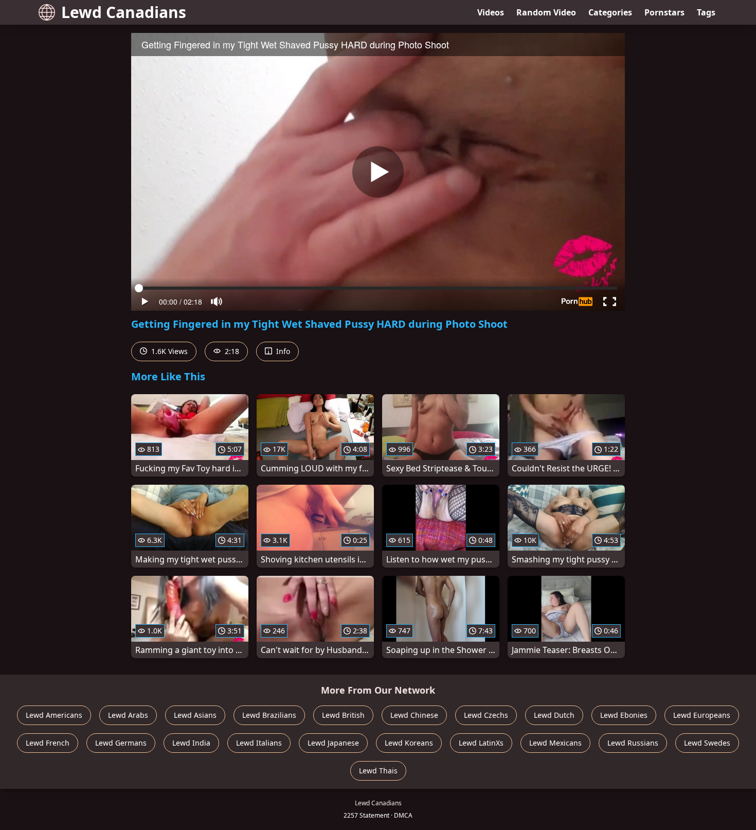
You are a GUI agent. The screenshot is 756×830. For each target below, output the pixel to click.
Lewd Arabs (128, 715)
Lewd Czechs (486, 715)
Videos (490, 12)
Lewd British (343, 715)
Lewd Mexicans (555, 743)
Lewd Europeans (701, 715)
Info (282, 351)
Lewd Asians (195, 715)
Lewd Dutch (554, 715)
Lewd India (191, 743)
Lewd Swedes (707, 743)
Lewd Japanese (333, 743)
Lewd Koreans (409, 743)
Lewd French (47, 743)
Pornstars (664, 12)
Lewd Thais (378, 770)
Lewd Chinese (414, 715)
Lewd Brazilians (269, 715)
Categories (610, 12)
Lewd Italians (259, 743)
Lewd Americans (54, 715)
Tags (706, 12)
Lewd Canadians (123, 12)
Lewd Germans (121, 743)
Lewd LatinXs (481, 743)
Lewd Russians (632, 743)
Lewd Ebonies (623, 715)
